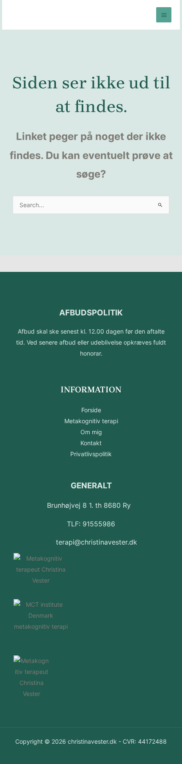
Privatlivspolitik (91, 453)
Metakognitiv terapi (91, 420)
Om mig (91, 431)
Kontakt (91, 442)
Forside (91, 409)
